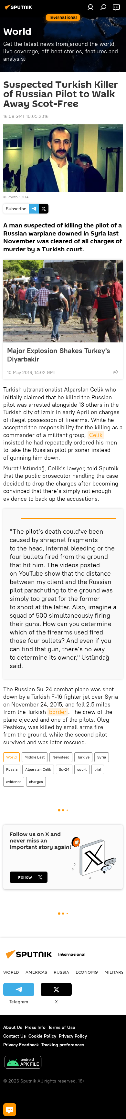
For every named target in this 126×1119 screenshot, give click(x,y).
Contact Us (14, 1036)
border (58, 712)
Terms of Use (61, 1027)
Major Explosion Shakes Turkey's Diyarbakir (58, 354)
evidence (13, 781)
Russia (11, 769)
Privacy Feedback (21, 1045)
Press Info (35, 1027)
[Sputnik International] (19, 10)
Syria (101, 757)
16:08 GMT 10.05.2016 (25, 116)
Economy (87, 972)
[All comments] (9, 1109)
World (11, 757)
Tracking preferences (62, 1045)
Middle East (35, 757)
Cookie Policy (42, 1036)
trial (97, 769)
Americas (36, 972)
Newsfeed (60, 757)
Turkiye (83, 757)
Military (114, 972)
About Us (12, 1027)
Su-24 (64, 769)
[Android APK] (23, 1063)
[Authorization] (90, 7)
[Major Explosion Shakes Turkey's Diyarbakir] (63, 301)
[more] (115, 371)
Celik (95, 435)
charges (36, 781)
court (82, 769)
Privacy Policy (73, 1036)
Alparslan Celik (38, 769)
